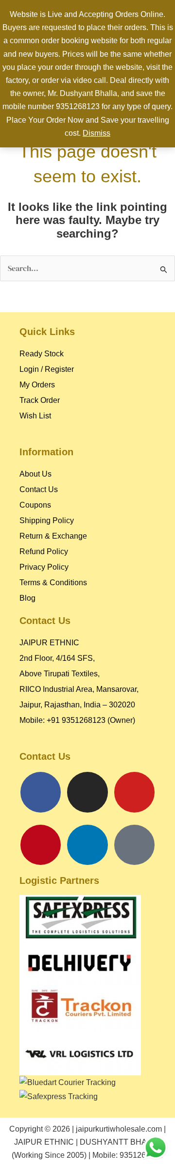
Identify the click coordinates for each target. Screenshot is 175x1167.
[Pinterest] (40, 845)
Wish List (35, 416)
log (30, 598)
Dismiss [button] (96, 133)
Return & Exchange (53, 536)
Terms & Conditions (53, 582)
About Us (35, 474)
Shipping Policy (46, 520)
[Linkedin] (87, 845)
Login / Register (46, 369)
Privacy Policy (44, 567)
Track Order (39, 400)
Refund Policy (43, 551)
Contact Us (38, 489)
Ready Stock (41, 354)
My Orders (37, 385)
